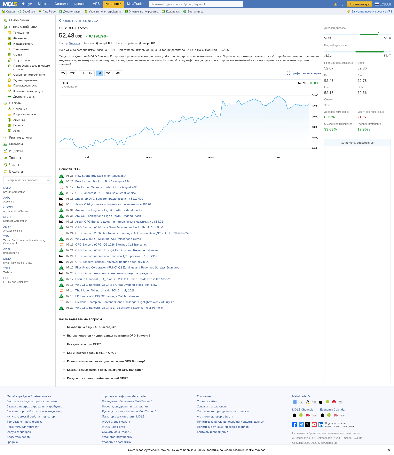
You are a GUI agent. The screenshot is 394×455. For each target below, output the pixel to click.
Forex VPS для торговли (23, 426)
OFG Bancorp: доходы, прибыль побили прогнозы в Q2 (112, 261)
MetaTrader (135, 4)
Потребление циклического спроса (31, 67)
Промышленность (25, 85)
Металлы (16, 144)
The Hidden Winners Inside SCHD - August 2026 (106, 187)
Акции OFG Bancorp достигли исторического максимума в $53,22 (119, 221)
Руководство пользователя (129, 411)
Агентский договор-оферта (215, 416)
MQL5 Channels (302, 409)
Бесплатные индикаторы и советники (32, 401)
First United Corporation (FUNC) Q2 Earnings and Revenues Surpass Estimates (127, 267)
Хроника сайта (207, 401)
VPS (96, 4)
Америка (19, 120)
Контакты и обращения (212, 431)
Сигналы (61, 4)
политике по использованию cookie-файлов (235, 450)
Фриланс (80, 4)
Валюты (15, 103)
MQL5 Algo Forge (113, 426)
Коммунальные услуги (28, 91)
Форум (27, 4)
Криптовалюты (20, 137)
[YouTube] (314, 424)
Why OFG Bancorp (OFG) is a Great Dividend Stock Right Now (116, 284)
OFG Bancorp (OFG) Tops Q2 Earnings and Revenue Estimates (116, 250)
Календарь (173, 11)
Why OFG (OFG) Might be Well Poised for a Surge (108, 238)
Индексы (16, 151)
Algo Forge (49, 11)
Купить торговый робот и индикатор (31, 416)
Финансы (20, 38)
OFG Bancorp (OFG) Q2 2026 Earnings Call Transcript (111, 244)
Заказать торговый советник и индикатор (34, 411)
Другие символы (24, 96)
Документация (72, 11)
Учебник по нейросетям (143, 11)
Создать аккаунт (359, 4)
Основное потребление (29, 74)
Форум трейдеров (19, 431)
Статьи (10, 11)
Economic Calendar (333, 409)
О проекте (204, 396)
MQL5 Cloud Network (116, 421)
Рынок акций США (23, 27)
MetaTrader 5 (301, 396)
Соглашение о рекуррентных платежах (223, 411)
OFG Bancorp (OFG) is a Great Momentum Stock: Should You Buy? (119, 227)
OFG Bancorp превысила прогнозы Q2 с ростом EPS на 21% (116, 256)
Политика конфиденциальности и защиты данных (230, 421)
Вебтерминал (196, 11)
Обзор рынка (19, 20)
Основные (20, 108)
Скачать (116, 431)
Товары (15, 157)
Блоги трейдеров (18, 436)
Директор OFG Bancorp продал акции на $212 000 (109, 198)
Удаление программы (116, 442)
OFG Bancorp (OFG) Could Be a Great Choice (105, 193)
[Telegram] (301, 424)
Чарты (14, 164)
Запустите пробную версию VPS (372, 11)
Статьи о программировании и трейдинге (35, 406)
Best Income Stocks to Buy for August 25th (103, 181)
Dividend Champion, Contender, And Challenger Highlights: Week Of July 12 (124, 302)
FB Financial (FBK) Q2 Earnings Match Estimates (107, 296)
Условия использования (213, 406)
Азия (16, 130)
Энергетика (21, 49)
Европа (18, 125)
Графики (12, 442)
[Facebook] (294, 424)
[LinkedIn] (320, 424)
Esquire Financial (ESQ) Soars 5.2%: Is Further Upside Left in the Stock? (122, 279)
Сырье (17, 54)
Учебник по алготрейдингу (105, 11)
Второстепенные (24, 114)
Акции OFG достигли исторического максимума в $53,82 (113, 204)
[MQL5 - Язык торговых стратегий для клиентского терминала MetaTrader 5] (9, 4)
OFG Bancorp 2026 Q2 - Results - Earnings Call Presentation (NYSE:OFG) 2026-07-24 (132, 233)
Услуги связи (21, 60)
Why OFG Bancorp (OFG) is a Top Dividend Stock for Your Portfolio (119, 307)
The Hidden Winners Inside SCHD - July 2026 (105, 290)
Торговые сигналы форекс (24, 421)
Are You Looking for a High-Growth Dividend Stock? (108, 210)
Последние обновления (127, 401)
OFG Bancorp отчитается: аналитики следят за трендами (113, 273)
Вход (341, 4)
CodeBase (29, 11)
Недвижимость (23, 43)
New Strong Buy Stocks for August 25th (100, 175)
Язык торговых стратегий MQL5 (123, 416)
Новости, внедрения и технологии (125, 406)
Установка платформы (117, 436)
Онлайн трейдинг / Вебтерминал (29, 396)
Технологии (21, 32)
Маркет (43, 4)
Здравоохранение (25, 80)
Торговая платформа (125, 396)
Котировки (113, 4)
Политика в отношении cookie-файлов (223, 426)
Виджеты (16, 171)
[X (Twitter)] (307, 424)
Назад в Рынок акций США (80, 20)
